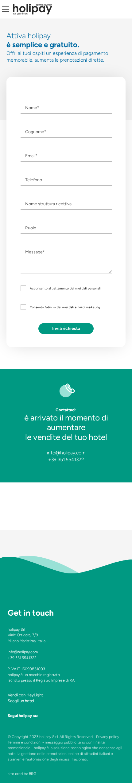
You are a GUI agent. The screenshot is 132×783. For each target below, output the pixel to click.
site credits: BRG (22, 773)
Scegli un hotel (21, 701)
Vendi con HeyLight (25, 695)
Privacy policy (107, 736)
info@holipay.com (66, 453)
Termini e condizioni (24, 742)
